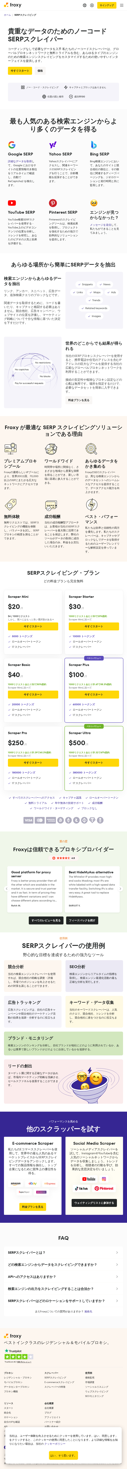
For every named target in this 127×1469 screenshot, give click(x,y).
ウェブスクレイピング (96, 1391)
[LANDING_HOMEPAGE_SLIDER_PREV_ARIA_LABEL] (6, 888)
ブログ (47, 1412)
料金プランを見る (32, 1207)
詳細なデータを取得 (20, 161)
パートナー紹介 (52, 1422)
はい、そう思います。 (63, 1455)
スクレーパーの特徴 (54, 1386)
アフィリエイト (52, 1417)
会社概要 (49, 1408)
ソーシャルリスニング (96, 1386)
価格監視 (89, 1377)
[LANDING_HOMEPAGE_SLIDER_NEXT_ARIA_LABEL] (120, 888)
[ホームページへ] (13, 5)
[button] (63, 1253)
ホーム (7, 15)
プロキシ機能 (11, 1391)
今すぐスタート (20, 71)
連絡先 (88, 1311)
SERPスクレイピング (55, 1377)
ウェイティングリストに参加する (94, 1203)
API (5, 1426)
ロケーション (11, 1417)
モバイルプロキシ (13, 1382)
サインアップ (107, 5)
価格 (40, 71)
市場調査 (89, 1382)
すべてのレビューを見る (46, 920)
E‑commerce (59, 1382)
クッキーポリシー (54, 1444)
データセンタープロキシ (16, 1386)
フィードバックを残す (82, 920)
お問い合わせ (51, 1426)
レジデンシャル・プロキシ (18, 1377)
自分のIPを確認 (12, 1422)
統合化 (7, 1412)
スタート (8, 1408)
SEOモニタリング (94, 1396)
